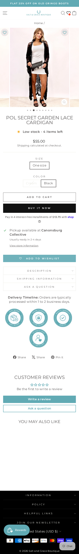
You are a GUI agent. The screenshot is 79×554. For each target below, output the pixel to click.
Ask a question (39, 286)
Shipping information (39, 278)
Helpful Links (38, 513)
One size (39, 165)
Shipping (23, 145)
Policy (38, 504)
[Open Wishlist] (68, 12)
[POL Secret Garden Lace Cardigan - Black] (19, 485)
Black (48, 183)
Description (39, 270)
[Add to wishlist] (4, 32)
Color (39, 176)
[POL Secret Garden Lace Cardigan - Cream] (14, 485)
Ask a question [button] (39, 408)
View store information (24, 245)
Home (38, 23)
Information (39, 495)
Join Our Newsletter (38, 522)
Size (39, 158)
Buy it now (39, 208)
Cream (31, 183)
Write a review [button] (39, 399)
